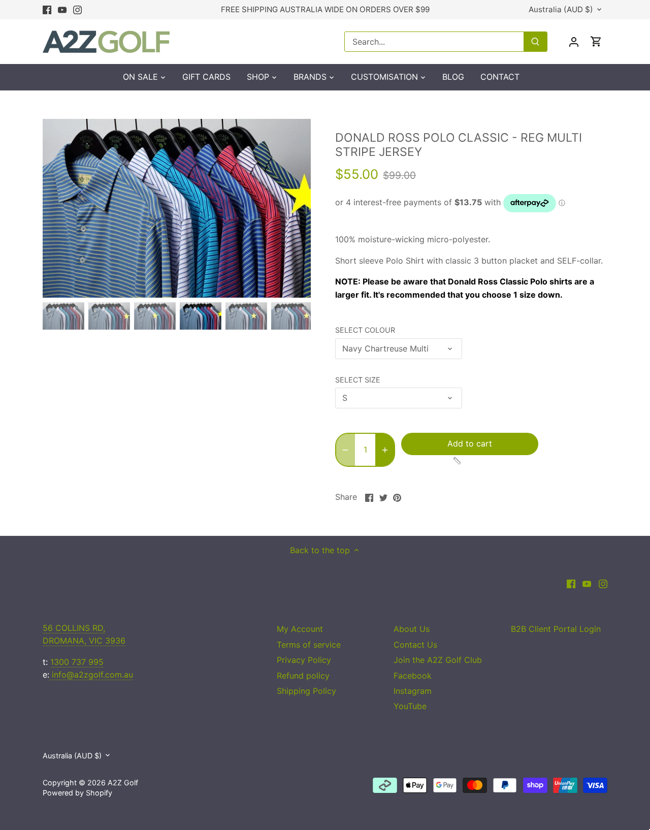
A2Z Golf (123, 782)
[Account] (574, 41)
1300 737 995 (77, 662)
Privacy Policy (304, 660)
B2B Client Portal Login (556, 629)
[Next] (295, 208)
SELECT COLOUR (365, 330)
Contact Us (415, 645)
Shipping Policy (306, 691)
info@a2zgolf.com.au (91, 674)
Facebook (413, 676)
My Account (300, 629)
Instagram (413, 691)
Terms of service (309, 645)
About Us (412, 629)
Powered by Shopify (77, 792)
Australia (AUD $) (561, 9)
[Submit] (535, 41)
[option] (177, 208)
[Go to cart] (596, 41)
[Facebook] (47, 9)
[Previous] (57, 208)
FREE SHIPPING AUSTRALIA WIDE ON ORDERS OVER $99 (325, 9)
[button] (431, 460)
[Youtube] (62, 9)
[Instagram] (77, 9)
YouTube (410, 706)
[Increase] (385, 449)
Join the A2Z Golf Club (438, 660)
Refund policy (303, 676)
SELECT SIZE (357, 379)
